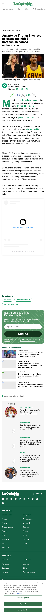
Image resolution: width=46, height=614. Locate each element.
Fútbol (26, 9)
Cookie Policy (17, 593)
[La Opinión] (23, 4)
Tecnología (6, 539)
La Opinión (5, 30)
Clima (25, 568)
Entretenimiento (15, 30)
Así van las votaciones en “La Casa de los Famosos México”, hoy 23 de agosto (30, 412)
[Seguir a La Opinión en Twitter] (22, 89)
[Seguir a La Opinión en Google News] (24, 499)
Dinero (4, 531)
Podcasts (5, 560)
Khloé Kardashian (23, 300)
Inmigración (25, 422)
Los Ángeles (27, 523)
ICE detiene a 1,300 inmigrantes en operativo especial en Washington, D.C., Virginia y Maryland (30, 473)
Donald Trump (8, 9)
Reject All (23, 604)
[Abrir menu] (3, 4)
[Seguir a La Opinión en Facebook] (17, 89)
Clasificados (27, 560)
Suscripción (6, 568)
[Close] (42, 583)
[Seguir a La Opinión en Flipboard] (28, 499)
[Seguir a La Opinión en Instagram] (26, 89)
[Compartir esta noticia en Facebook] (17, 95)
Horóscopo (5, 572)
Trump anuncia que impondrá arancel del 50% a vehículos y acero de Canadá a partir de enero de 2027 (30, 458)
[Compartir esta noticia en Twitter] (23, 95)
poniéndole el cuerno (27, 117)
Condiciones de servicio (27, 341)
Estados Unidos (7, 515)
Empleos (26, 564)
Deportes (26, 527)
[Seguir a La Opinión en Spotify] (37, 499)
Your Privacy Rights (23, 598)
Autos (25, 535)
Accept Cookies (23, 610)
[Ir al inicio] (10, 494)
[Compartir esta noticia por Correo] (28, 95)
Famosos (7, 300)
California (26, 539)
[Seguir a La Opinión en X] (7, 499)
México (4, 523)
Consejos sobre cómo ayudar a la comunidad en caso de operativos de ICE (30, 427)
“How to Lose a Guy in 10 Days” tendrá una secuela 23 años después (29, 376)
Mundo (4, 519)
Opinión (25, 531)
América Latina (28, 519)
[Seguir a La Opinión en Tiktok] (20, 499)
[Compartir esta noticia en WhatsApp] (12, 95)
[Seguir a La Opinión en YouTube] (15, 499)
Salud (4, 535)
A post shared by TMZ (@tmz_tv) (23, 251)
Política (23, 452)
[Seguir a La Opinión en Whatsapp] (33, 499)
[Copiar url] (34, 95)
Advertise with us (29, 572)
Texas (4, 543)
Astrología (5, 547)
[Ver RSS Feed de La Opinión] (3, 503)
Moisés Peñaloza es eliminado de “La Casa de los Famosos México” (30, 385)
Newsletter (6, 564)
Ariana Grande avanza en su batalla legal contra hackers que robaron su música (30, 365)
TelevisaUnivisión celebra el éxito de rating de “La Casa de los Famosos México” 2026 (30, 355)
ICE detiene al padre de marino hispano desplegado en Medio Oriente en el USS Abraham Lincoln (30, 443)
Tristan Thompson (11, 304)
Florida (25, 543)
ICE (19, 9)
